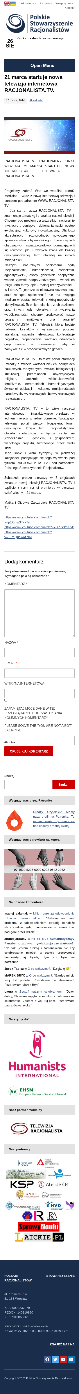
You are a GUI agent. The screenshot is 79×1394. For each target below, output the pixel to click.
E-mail (10, 663)
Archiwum (46, 3)
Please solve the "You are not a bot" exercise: (38, 728)
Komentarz (15, 584)
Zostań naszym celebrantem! (41, 991)
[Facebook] (47, 1359)
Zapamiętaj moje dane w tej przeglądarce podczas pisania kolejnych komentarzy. (33, 713)
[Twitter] (55, 1359)
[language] (7, 3)
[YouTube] (63, 1359)
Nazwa (11, 642)
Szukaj (9, 776)
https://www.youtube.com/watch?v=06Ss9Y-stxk (39, 527)
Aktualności (28, 3)
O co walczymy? (39, 968)
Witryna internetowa (24, 683)
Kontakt (70, 7)
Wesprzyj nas (64, 3)
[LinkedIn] (71, 1359)
